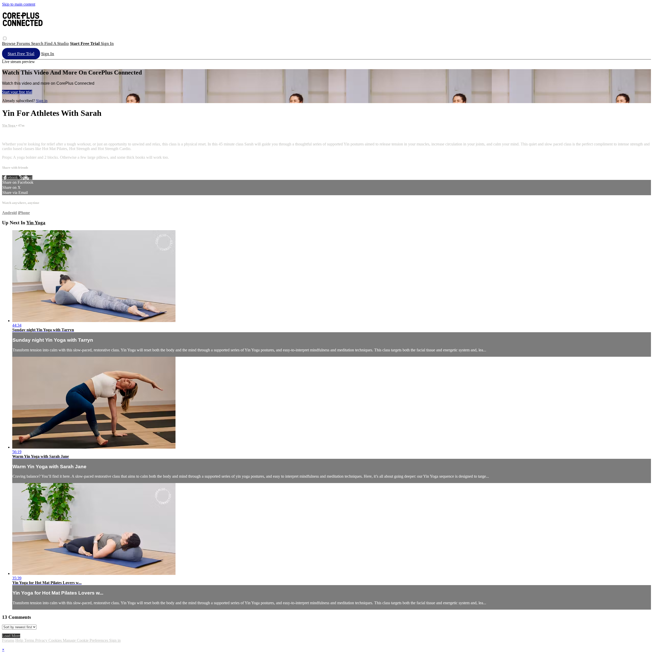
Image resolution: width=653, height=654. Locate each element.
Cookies (55, 640)
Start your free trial (17, 92)
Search (37, 43)
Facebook (10, 177)
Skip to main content (18, 4)
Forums (24, 43)
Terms (29, 640)
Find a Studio (56, 43)
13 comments (12, 135)
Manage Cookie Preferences (86, 640)
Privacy (41, 640)
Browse (9, 43)
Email (27, 177)
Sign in (107, 43)
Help (19, 640)
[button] (4, 38)
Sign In (47, 53)
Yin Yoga (9, 125)
